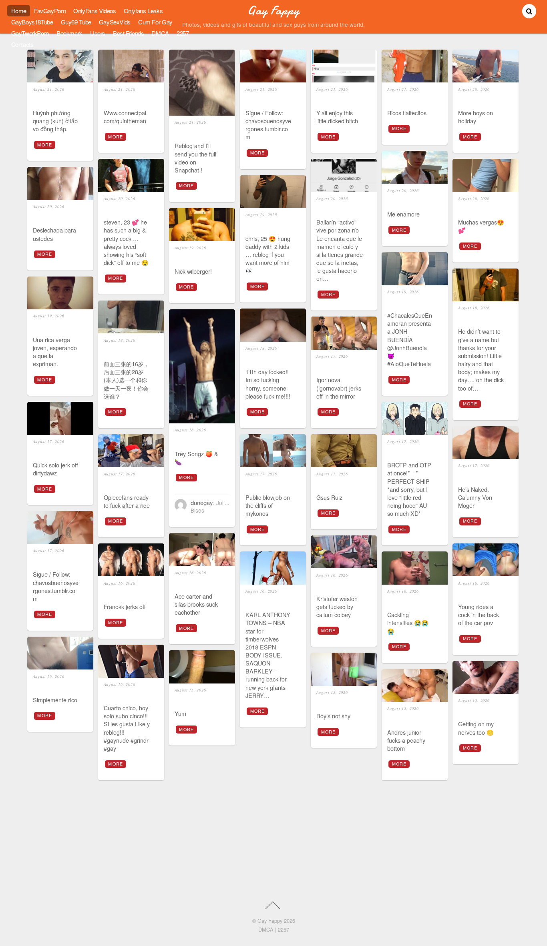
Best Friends (128, 33)
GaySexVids (115, 22)
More (44, 145)
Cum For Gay (155, 22)
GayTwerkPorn (30, 33)
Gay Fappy (269, 920)
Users (97, 33)
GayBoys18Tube (32, 22)
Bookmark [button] (69, 33)
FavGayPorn (50, 10)
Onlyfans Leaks (143, 10)
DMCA (160, 33)
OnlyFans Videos (94, 10)
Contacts (22, 44)
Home (18, 10)
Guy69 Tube (76, 22)
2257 (183, 33)
